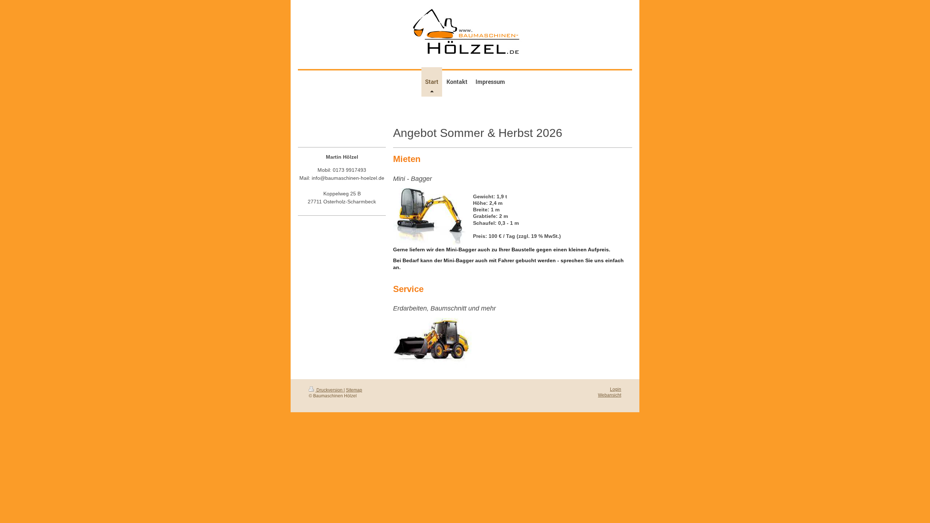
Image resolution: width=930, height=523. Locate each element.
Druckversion (329, 390)
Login (615, 389)
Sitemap (354, 390)
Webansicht (609, 395)
